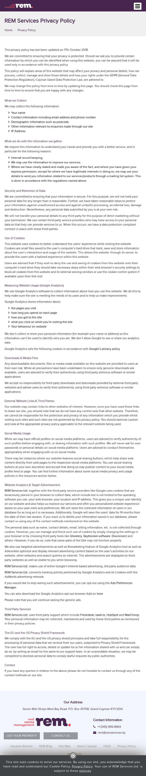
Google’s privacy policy (104, 349)
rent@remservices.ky (111, 733)
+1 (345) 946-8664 (109, 727)
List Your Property (22, 735)
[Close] (73, 755)
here (100, 593)
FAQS (107, 746)
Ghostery (76, 536)
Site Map (64, 746)
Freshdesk (87, 615)
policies (85, 771)
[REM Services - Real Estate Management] (19, 5)
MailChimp (132, 615)
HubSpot (112, 615)
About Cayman (87, 746)
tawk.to (100, 615)
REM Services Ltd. (16, 490)
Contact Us (61, 735)
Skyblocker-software (96, 536)
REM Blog (45, 746)
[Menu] (137, 6)
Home (9, 30)
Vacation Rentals (21, 746)
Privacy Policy (126, 746)
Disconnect (119, 536)
